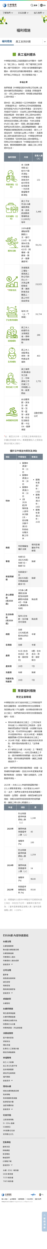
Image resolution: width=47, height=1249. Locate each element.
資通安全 (6, 1041)
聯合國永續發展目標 (11, 950)
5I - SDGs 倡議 (8, 1123)
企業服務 (13, 1199)
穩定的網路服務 (9, 1052)
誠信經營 (6, 982)
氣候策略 (6, 1094)
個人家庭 (5, 1199)
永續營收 (6, 1003)
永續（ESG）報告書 (11, 1170)
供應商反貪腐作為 (10, 1020)
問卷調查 (6, 1150)
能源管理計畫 (8, 1102)
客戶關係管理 (8, 1038)
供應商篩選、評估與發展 (12, 1028)
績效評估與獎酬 (9, 1073)
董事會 (5, 975)
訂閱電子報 (7, 1161)
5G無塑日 (7, 1127)
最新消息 (6, 1147)
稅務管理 (6, 985)
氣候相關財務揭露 (10, 1098)
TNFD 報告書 (8, 1181)
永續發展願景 (8, 946)
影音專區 (6, 1154)
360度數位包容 (9, 1130)
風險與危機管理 (9, 989)
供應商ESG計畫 (9, 1024)
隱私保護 (6, 1045)
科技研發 (30, 1199)
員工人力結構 (8, 1062)
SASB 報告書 (8, 1174)
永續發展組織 (8, 953)
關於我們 (38, 1199)
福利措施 (7, 41)
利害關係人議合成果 (11, 960)
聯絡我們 (6, 1158)
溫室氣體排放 (8, 1105)
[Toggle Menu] (44, 41)
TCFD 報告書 (8, 1178)
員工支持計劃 (23, 41)
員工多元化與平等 (10, 1066)
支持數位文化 (8, 1134)
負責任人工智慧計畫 (11, 1049)
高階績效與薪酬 (9, 978)
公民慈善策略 (8, 1119)
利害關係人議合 (9, 957)
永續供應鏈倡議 (9, 1017)
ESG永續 (8, 935)
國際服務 (21, 1199)
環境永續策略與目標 (11, 1091)
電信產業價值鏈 (9, 1013)
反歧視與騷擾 (8, 1069)
